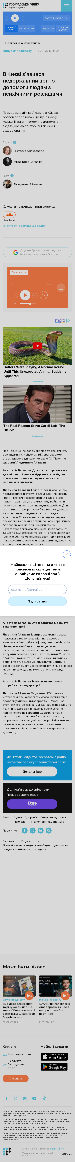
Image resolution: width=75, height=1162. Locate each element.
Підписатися (37, 601)
